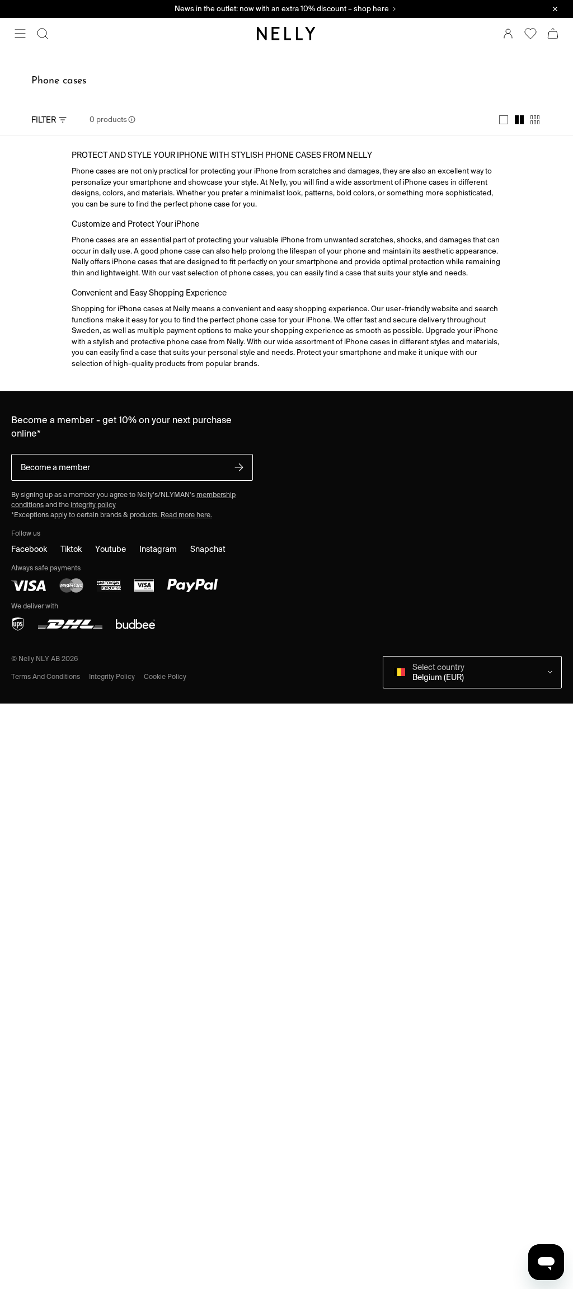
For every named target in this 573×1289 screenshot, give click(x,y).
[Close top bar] (555, 8)
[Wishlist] (530, 33)
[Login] (508, 33)
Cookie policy (165, 676)
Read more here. (186, 514)
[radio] (503, 119)
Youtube (110, 549)
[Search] (42, 33)
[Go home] (286, 33)
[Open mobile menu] (20, 33)
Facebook (29, 549)
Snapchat (208, 549)
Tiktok (71, 549)
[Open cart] (553, 33)
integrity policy (93, 504)
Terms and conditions (45, 676)
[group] (519, 119)
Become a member (55, 467)
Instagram (158, 549)
